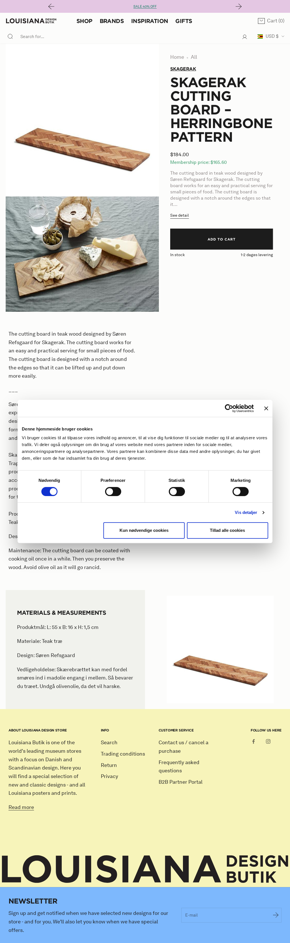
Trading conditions (123, 754)
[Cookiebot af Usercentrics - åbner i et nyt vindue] (229, 408)
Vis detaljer (246, 512)
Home (177, 57)
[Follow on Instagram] (268, 741)
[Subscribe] (276, 915)
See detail (179, 215)
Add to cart (222, 239)
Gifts (183, 20)
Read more (21, 807)
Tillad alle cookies (227, 530)
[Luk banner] (266, 408)
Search (109, 742)
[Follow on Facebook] (253, 741)
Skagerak (183, 69)
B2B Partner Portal (180, 782)
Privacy (109, 776)
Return (109, 765)
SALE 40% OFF (145, 6)
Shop (84, 20)
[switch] (113, 491)
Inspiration (149, 20)
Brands (112, 20)
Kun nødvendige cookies (144, 530)
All (194, 57)
